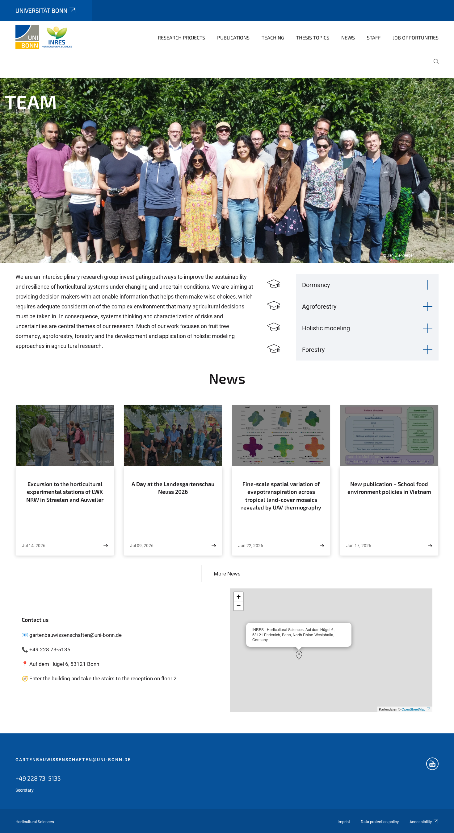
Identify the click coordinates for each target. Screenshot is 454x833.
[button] (299, 655)
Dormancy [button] (316, 285)
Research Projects (181, 37)
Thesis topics (312, 37)
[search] (434, 66)
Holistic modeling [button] (326, 328)
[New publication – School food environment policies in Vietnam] (430, 545)
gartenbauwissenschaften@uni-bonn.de (73, 759)
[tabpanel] (227, 170)
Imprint (344, 821)
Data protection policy (380, 821)
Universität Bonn (41, 10)
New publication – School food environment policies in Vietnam (389, 487)
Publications (233, 37)
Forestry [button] (313, 349)
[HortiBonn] (45, 37)
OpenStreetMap (413, 709)
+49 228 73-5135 (38, 778)
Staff (374, 37)
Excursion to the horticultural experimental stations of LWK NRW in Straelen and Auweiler (64, 491)
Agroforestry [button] (319, 306)
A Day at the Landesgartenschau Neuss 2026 (173, 487)
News (348, 37)
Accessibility (421, 821)
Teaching (273, 37)
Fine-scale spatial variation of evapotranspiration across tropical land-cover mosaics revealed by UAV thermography (281, 495)
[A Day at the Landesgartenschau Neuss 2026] (214, 545)
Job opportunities (416, 37)
